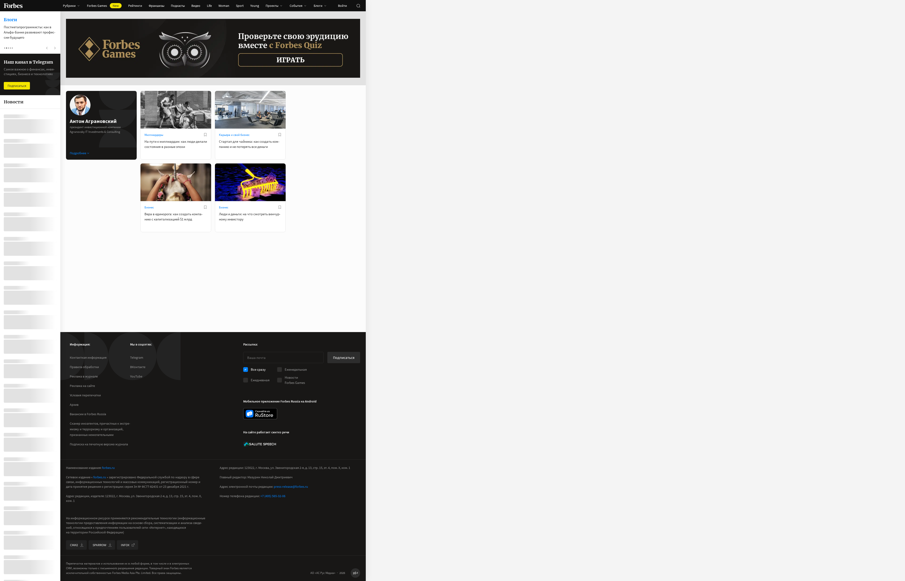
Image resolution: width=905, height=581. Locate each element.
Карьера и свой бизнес (234, 135)
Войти (342, 6)
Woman (223, 6)
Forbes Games (103, 6)
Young (254, 6)
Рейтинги (135, 6)
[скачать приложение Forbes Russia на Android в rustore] (260, 413)
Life (209, 6)
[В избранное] (205, 134)
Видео (195, 6)
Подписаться (343, 357)
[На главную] (13, 5)
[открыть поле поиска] (358, 5)
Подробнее (78, 153)
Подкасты (178, 6)
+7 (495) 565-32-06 (272, 496)
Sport (240, 6)
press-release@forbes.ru (291, 486)
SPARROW (99, 545)
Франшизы (156, 6)
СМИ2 (74, 545)
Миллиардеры (153, 135)
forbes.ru (108, 468)
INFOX (125, 545)
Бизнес (149, 207)
